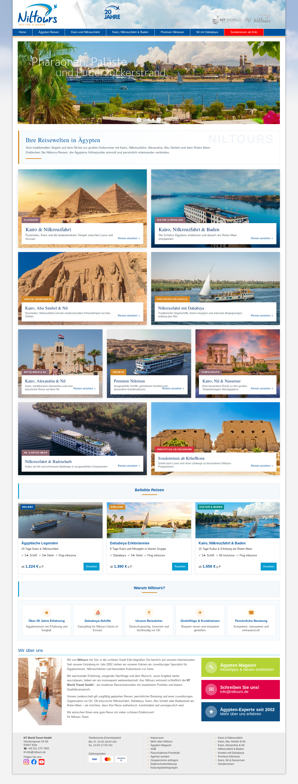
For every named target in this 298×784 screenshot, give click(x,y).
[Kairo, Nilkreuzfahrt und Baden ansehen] (215, 208)
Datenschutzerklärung (164, 763)
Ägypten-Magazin (161, 745)
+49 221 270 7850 (38, 748)
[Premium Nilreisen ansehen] (149, 363)
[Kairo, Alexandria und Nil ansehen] (60, 363)
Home (22, 32)
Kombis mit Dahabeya (231, 752)
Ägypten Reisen (49, 32)
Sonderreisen (226, 763)
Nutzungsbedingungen (164, 767)
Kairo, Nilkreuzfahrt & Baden (130, 32)
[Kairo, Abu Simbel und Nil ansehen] (82, 288)
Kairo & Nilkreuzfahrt (230, 737)
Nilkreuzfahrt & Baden (231, 748)
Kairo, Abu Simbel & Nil (231, 741)
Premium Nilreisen (172, 32)
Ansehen (91, 566)
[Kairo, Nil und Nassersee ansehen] (237, 363)
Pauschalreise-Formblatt (165, 752)
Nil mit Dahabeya (207, 32)
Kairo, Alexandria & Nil (231, 745)
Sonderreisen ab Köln (243, 32)
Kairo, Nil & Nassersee (231, 760)
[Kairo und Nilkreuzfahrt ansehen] (82, 208)
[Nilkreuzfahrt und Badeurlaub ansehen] (82, 438)
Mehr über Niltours (162, 741)
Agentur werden (160, 756)
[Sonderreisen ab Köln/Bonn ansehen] (215, 438)
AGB (153, 748)
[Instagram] (26, 762)
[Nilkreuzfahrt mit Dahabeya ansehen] (215, 288)
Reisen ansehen (127, 238)
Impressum (157, 737)
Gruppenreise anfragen (164, 760)
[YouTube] (41, 762)
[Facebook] (34, 762)
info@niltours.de (36, 752)
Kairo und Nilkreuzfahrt (85, 32)
